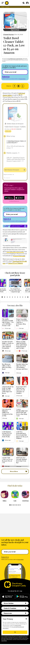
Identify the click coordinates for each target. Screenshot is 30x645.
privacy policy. (17, 625)
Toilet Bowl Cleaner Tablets (15, 126)
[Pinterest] (18, 86)
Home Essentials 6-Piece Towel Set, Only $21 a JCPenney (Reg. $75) (22, 322)
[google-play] (22, 596)
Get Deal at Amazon (11, 170)
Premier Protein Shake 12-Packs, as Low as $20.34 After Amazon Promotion (8, 345)
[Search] (23, 3)
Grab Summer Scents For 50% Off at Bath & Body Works (7, 434)
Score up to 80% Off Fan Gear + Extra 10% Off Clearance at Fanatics (21, 390)
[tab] (11, 504)
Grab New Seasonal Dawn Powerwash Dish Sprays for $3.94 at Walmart (22, 435)
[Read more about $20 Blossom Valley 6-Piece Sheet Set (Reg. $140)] (8, 358)
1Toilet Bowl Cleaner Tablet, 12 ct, (16, 141)
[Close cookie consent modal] (26, 619)
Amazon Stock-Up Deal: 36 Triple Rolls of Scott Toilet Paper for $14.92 (7, 390)
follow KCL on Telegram (15, 263)
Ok (15, 632)
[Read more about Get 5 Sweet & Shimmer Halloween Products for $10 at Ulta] (8, 403)
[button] (25, 603)
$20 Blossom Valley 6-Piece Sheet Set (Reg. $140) (7, 366)
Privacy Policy (22, 78)
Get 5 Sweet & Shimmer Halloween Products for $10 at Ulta (7, 412)
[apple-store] (8, 596)
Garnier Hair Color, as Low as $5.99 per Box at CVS (7, 460)
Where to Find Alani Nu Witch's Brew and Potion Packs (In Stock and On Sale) (21, 345)
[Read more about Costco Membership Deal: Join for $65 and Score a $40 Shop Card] (22, 403)
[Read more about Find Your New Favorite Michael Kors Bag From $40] (22, 452)
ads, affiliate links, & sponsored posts (15, 58)
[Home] (6, 3)
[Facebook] (14, 86)
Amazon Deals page (19, 255)
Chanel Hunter (8, 34)
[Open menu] (3, 3)
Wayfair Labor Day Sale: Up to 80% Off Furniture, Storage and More (22, 366)
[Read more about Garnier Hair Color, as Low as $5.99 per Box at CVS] (8, 452)
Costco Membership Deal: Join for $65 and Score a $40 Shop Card (22, 412)
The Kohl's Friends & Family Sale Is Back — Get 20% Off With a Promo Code (8, 322)
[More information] (12, 148)
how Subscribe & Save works (15, 251)
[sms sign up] (15, 226)
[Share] (22, 86)
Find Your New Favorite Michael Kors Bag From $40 (21, 460)
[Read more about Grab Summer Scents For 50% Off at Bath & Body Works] (8, 426)
